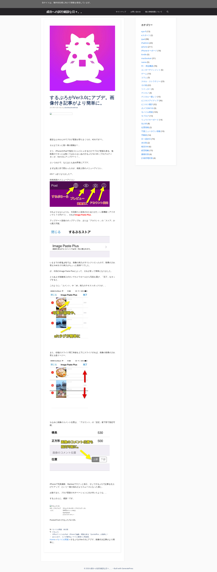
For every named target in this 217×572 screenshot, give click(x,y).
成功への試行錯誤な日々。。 (64, 12)
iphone (144, 46)
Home (52, 539)
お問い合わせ (136, 11)
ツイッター (146, 89)
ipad (143, 39)
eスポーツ (145, 35)
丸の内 (144, 123)
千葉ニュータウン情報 (150, 131)
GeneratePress (127, 568)
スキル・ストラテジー (150, 81)
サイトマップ (121, 11)
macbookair (146, 58)
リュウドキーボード (150, 119)
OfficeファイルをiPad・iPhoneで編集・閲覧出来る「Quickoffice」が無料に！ (80, 534)
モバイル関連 (57, 529)
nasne (144, 62)
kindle (144, 54)
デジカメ (145, 93)
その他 (144, 85)
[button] (167, 11)
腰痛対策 (145, 154)
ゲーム (144, 73)
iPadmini (145, 43)
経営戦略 (145, 150)
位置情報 (145, 127)
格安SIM (144, 146)
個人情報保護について (153, 11)
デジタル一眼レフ (149, 96)
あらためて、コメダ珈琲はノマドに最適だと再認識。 (71, 537)
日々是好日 (146, 139)
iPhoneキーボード (149, 50)
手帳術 (144, 135)
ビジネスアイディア (150, 100)
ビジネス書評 (147, 104)
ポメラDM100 (147, 108)
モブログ (145, 116)
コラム (144, 77)
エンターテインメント (150, 70)
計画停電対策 (147, 158)
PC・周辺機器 (147, 66)
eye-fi (143, 31)
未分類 (65, 529)
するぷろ (55, 532)
